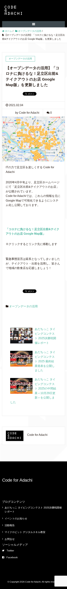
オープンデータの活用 (23, 306)
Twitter (10, 550)
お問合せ (10, 539)
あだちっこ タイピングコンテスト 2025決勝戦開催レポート (33, 509)
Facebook (12, 557)
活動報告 (10, 525)
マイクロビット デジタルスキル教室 (25, 532)
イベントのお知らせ (16, 518)
